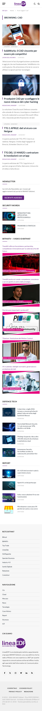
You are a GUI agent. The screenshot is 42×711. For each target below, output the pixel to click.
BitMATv (5, 541)
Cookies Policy (25, 688)
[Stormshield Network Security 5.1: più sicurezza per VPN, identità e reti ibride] (8, 427)
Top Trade (5, 545)
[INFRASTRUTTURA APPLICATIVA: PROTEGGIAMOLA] (8, 216)
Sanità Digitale (7, 567)
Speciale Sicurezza (8, 558)
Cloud (4, 594)
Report (4, 615)
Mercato (5, 599)
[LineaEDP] (20, 3)
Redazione (5, 571)
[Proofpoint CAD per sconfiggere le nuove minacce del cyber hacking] (21, 85)
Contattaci (5, 575)
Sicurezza (5, 620)
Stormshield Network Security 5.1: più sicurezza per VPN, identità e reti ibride (27, 426)
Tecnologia (5, 607)
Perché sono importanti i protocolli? (15, 310)
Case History (6, 611)
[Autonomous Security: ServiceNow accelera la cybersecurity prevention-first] (8, 452)
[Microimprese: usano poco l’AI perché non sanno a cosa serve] (8, 509)
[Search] (38, 3)
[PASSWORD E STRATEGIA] (8, 228)
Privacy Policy (15, 691)
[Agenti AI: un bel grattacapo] (8, 485)
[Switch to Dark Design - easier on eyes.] (34, 4)
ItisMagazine (6, 554)
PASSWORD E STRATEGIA (26, 226)
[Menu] (3, 3)
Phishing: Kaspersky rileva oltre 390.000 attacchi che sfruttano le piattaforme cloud (27, 439)
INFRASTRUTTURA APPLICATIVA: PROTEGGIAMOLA (23, 215)
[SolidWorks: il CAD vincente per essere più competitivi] (21, 34)
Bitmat (4, 537)
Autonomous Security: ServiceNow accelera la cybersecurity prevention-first (27, 451)
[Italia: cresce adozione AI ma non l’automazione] (8, 497)
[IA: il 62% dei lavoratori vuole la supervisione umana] (8, 473)
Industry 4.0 (6, 562)
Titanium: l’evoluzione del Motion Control (17, 338)
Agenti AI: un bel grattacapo (26, 483)
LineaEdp (5, 550)
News (4, 603)
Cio (3, 590)
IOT (3, 624)
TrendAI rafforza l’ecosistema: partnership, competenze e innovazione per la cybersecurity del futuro (20, 248)
